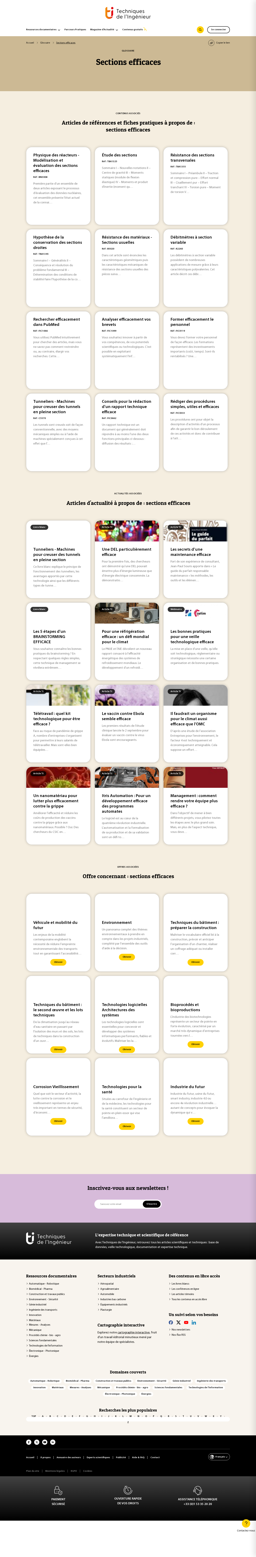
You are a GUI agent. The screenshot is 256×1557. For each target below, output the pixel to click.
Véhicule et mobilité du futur (55, 925)
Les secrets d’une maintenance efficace (190, 552)
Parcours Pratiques (75, 29)
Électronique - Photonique (44, 1351)
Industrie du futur (187, 1087)
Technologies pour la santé (122, 1089)
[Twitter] (178, 1322)
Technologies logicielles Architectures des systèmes (124, 1010)
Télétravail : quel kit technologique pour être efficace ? (56, 719)
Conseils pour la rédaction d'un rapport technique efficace (126, 407)
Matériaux (35, 1320)
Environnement (117, 923)
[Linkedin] (194, 1322)
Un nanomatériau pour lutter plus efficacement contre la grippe (55, 801)
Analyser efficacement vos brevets (126, 322)
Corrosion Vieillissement (56, 1087)
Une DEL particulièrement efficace (126, 552)
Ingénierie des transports (43, 1310)
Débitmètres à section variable (191, 240)
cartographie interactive (134, 1332)
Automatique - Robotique (44, 1283)
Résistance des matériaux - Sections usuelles (127, 240)
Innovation (35, 1315)
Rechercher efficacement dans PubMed (56, 322)
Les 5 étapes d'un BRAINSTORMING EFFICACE (49, 637)
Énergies (33, 1356)
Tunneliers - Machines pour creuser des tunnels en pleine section (56, 407)
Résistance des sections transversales (192, 158)
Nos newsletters (181, 1329)
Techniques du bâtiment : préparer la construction (194, 925)
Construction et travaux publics (47, 1294)
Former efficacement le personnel (192, 322)
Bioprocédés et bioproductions (185, 1007)
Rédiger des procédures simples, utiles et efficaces (194, 404)
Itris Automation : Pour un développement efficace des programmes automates (126, 804)
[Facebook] (171, 1322)
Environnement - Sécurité (43, 1299)
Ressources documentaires (41, 29)
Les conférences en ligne (185, 1289)
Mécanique (35, 1330)
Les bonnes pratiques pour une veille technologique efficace (192, 637)
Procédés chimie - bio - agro (45, 1335)
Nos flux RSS (179, 1335)
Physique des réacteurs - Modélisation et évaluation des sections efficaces (56, 163)
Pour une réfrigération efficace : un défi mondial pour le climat (125, 637)
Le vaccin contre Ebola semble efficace (123, 716)
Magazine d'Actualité (102, 29)
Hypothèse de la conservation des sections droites (57, 242)
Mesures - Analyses (39, 1325)
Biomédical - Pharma (40, 1289)
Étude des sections (119, 155)
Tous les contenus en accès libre (189, 1299)
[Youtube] (186, 1322)
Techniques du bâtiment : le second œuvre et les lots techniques (58, 1010)
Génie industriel (37, 1304)
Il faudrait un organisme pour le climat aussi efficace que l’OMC (193, 719)
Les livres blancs (180, 1283)
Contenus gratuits (132, 29)
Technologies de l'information (46, 1345)
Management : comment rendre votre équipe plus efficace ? (194, 801)
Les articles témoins (183, 1294)
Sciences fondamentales (43, 1340)
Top (33, 1416)
